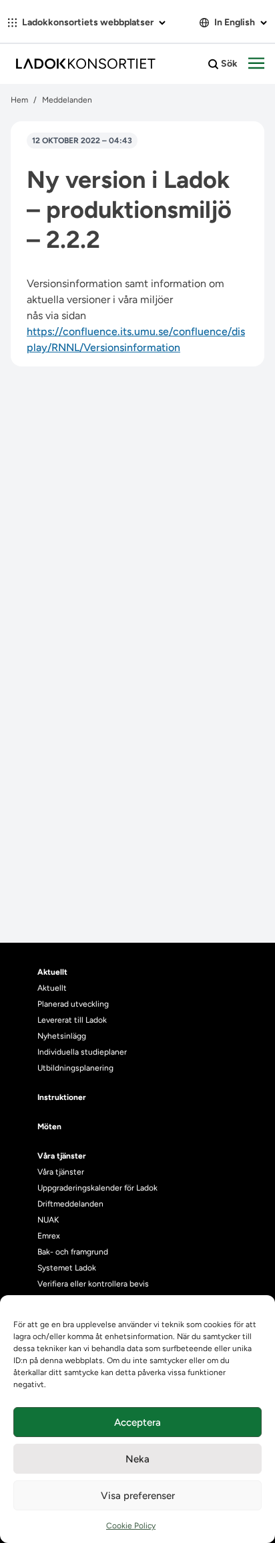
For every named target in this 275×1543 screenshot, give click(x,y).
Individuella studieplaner (83, 1052)
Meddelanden (67, 100)
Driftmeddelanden (70, 1204)
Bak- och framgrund (72, 1252)
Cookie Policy (131, 1525)
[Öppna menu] (256, 64)
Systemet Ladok (66, 1268)
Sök (228, 63)
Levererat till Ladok (72, 1020)
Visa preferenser (138, 1496)
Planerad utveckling (73, 1004)
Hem (19, 100)
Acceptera (137, 1422)
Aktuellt (52, 988)
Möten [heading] (49, 1126)
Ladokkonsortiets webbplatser (88, 22)
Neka (137, 1459)
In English (234, 22)
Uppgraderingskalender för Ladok (97, 1188)
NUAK (48, 1220)
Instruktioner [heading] (61, 1097)
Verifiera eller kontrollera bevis (93, 1283)
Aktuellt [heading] (52, 972)
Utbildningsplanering (75, 1068)
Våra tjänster (60, 1172)
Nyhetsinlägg (61, 1036)
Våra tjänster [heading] (61, 1156)
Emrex (48, 1236)
